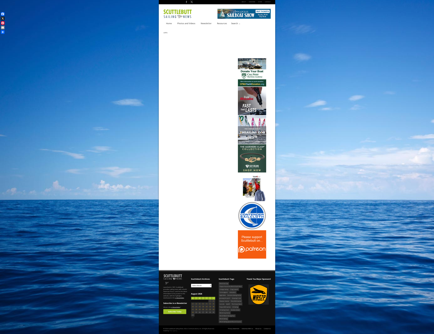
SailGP (228, 304)
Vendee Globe (235, 310)
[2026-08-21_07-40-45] (244, 18)
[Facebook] (2, 14)
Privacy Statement (233, 329)
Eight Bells (223, 295)
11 (196, 306)
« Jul (192, 318)
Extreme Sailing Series (234, 295)
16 (213, 306)
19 (199, 309)
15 (210, 306)
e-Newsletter (179, 298)
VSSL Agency (173, 331)
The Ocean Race (237, 304)
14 (206, 306)
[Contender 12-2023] (252, 229)
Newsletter (206, 23)
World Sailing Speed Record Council (230, 321)
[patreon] (252, 258)
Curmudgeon (224, 292)
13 (203, 306)
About (244, 2)
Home (169, 23)
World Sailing (223, 319)
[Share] (2, 32)
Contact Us (267, 329)
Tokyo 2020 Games (225, 307)
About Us (258, 329)
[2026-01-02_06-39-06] (258, 294)
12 (199, 306)
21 (206, 309)
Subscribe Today (175, 312)
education (233, 292)
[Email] (2, 27)
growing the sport (225, 298)
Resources (222, 23)
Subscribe (252, 2)
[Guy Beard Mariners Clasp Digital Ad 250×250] (252, 172)
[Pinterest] (2, 23)
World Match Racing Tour (227, 316)
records (222, 304)
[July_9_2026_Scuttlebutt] (252, 86)
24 (192, 312)
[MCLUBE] (252, 115)
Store (260, 2)
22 (210, 309)
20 (203, 309)
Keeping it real (236, 298)
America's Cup (224, 283)
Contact (268, 2)
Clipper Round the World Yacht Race (231, 286)
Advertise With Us (247, 329)
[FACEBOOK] (186, 2)
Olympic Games (224, 301)
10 (192, 306)
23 (213, 309)
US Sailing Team (224, 310)
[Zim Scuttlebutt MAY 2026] (252, 143)
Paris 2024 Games (236, 301)
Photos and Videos (186, 23)
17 (192, 309)
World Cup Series (225, 313)
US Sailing (235, 307)
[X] (2, 18)
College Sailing (224, 289)
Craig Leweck (234, 289)
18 (196, 309)
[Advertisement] (252, 44)
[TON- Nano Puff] (252, 201)
